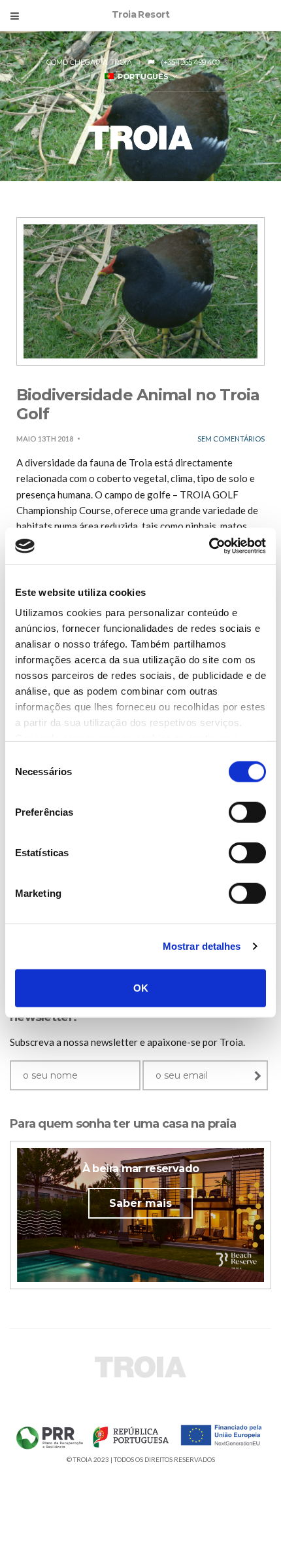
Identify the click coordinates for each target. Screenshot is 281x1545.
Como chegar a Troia (89, 62)
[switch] (247, 811)
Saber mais (140, 1203)
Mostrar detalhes (202, 946)
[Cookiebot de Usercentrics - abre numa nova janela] (209, 546)
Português (141, 76)
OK (140, 987)
